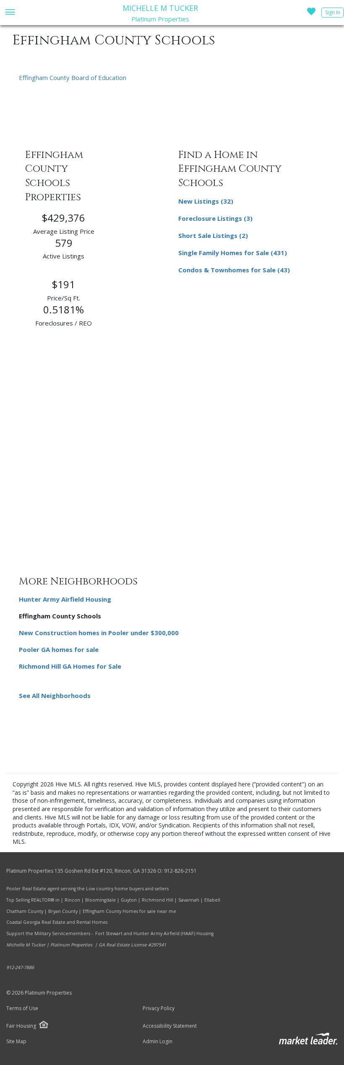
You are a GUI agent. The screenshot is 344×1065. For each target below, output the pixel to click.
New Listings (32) (205, 201)
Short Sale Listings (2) (213, 235)
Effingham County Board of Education (72, 77)
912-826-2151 (180, 870)
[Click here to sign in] (311, 14)
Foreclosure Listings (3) (215, 218)
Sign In (332, 12)
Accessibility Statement (170, 1026)
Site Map (16, 1041)
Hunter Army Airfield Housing (65, 599)
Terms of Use (22, 1008)
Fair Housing (21, 1025)
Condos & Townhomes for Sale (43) (234, 270)
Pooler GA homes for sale (59, 649)
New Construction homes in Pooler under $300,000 (99, 632)
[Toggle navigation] (10, 13)
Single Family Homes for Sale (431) (232, 252)
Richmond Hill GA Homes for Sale (70, 666)
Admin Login (157, 1041)
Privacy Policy (159, 1008)
